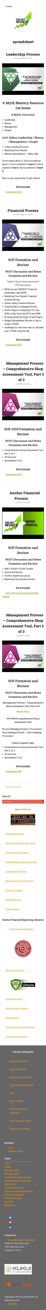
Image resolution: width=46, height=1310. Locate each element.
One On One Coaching (14, 1194)
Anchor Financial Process (25, 495)
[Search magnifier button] (42, 802)
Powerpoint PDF (14, 192)
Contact (8, 1167)
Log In (10, 1147)
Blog (12, 1093)
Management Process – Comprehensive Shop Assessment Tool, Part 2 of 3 (23, 623)
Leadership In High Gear (16, 871)
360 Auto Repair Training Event (17, 1180)
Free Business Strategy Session (18, 1191)
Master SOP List (23, 809)
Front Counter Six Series (16, 1037)
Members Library (15, 1151)
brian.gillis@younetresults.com (21, 1240)
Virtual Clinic (9, 1184)
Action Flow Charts (14, 999)
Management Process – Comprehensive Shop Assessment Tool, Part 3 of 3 (23, 371)
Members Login (11, 1170)
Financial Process (23, 210)
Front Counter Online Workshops (20, 1027)
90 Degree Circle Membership (17, 1177)
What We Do (9, 1205)
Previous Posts (14, 787)
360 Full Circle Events (15, 970)
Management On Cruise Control (19, 881)
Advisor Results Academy (17, 1008)
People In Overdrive (14, 890)
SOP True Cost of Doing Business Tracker (20, 595)
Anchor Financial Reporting (21, 929)
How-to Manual (12, 909)
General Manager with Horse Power (21, 862)
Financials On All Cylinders (17, 853)
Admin (12, 1304)
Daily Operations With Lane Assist (20, 843)
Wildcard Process (13, 900)
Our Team (8, 1201)
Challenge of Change (15, 834)
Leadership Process (23, 54)
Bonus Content (12, 1018)
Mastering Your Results (20, 1129)
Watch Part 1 (23, 711)
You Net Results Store (14, 1187)
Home (7, 1163)
